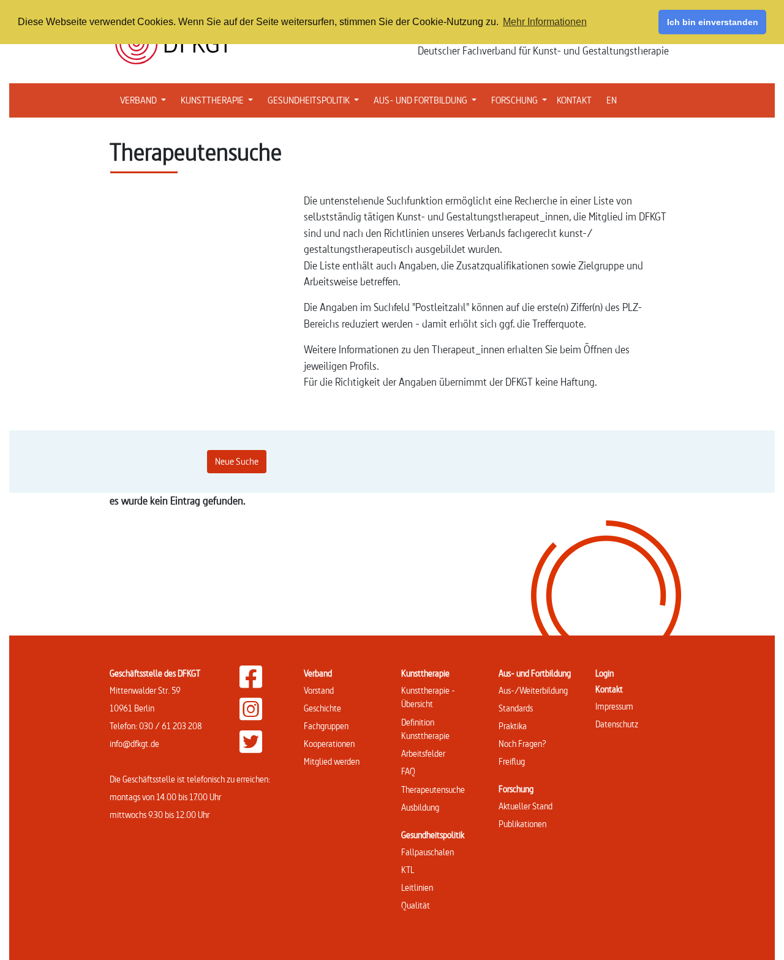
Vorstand (319, 690)
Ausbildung (420, 807)
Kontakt (609, 689)
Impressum (614, 706)
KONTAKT (574, 100)
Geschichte (322, 708)
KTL (407, 869)
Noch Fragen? (522, 743)
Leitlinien (417, 887)
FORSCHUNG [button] (521, 100)
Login (604, 673)
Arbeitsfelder (423, 753)
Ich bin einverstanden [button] (712, 22)
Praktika (513, 726)
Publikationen (522, 824)
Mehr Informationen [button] (545, 22)
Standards (516, 708)
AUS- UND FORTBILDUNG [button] (427, 100)
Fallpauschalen (427, 852)
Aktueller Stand (525, 806)
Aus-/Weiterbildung (533, 690)
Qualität (415, 905)
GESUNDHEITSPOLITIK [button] (316, 100)
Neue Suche (236, 461)
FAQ (408, 771)
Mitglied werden (332, 761)
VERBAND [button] (145, 100)
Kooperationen (329, 743)
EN (611, 100)
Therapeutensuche (433, 789)
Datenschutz (616, 724)
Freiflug (512, 761)
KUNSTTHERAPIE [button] (219, 100)
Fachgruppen (326, 726)
